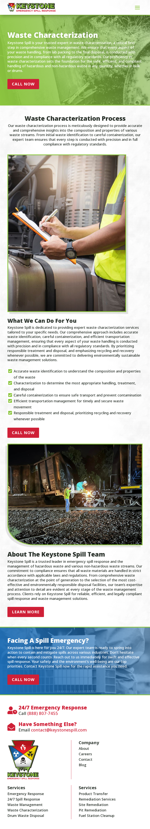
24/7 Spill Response (23, 799)
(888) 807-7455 (42, 713)
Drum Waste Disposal (25, 815)
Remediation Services (97, 799)
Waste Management (25, 804)
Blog (82, 765)
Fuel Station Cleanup (96, 815)
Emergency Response (25, 793)
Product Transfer (93, 793)
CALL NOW (23, 84)
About (84, 748)
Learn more (25, 611)
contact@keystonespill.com (59, 730)
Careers (85, 754)
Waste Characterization (27, 810)
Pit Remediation (92, 810)
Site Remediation (93, 804)
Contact (85, 759)
